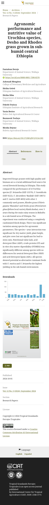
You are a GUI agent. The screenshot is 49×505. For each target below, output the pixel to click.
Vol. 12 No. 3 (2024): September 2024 (19, 13)
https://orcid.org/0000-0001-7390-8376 (22, 77)
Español (28, 454)
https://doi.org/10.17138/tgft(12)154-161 (25, 138)
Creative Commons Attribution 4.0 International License (20, 432)
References (26, 151)
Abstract (13, 151)
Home (5, 10)
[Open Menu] (2, 2)
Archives (16, 10)
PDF (8, 366)
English (19, 454)
